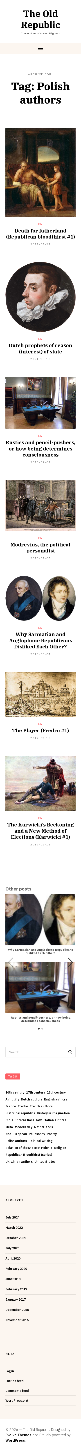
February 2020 (16, 1269)
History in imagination (53, 1113)
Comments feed (17, 1391)
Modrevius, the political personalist (40, 547)
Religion (60, 1148)
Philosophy (37, 1134)
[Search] (70, 1052)
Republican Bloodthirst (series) (28, 1155)
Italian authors (54, 1120)
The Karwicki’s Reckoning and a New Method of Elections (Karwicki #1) (40, 830)
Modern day (23, 1127)
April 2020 (12, 1258)
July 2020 (12, 1248)
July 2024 (12, 1217)
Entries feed (14, 1381)
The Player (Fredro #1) (40, 730)
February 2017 (16, 1289)
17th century (35, 1092)
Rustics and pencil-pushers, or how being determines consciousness (40, 448)
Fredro (23, 1106)
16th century (14, 1092)
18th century (56, 1092)
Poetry (52, 1134)
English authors (55, 1099)
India (9, 1120)
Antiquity (12, 1099)
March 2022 (14, 1228)
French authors (41, 1106)
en (40, 224)
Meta (9, 1127)
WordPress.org (16, 1401)
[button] (70, 962)
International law (28, 1120)
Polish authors (16, 1141)
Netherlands (43, 1127)
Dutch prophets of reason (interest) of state (40, 348)
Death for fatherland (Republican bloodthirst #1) (40, 233)
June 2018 (12, 1279)
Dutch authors (31, 1099)
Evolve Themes (18, 1435)
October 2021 (15, 1238)
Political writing (40, 1141)
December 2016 (17, 1310)
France (10, 1106)
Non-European (16, 1134)
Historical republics (20, 1113)
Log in (9, 1371)
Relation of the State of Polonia (28, 1148)
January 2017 (15, 1299)
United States (44, 1162)
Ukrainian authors (19, 1162)
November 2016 (17, 1320)
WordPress (15, 1440)
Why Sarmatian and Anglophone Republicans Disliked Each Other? (40, 640)
